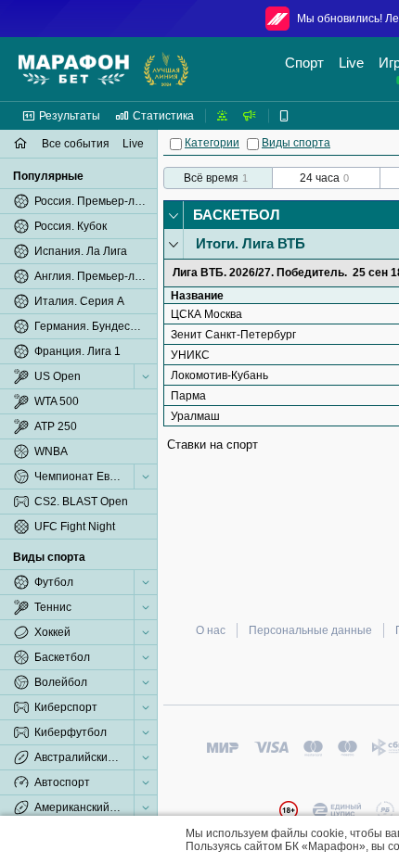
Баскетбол (236, 214)
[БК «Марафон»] (74, 69)
